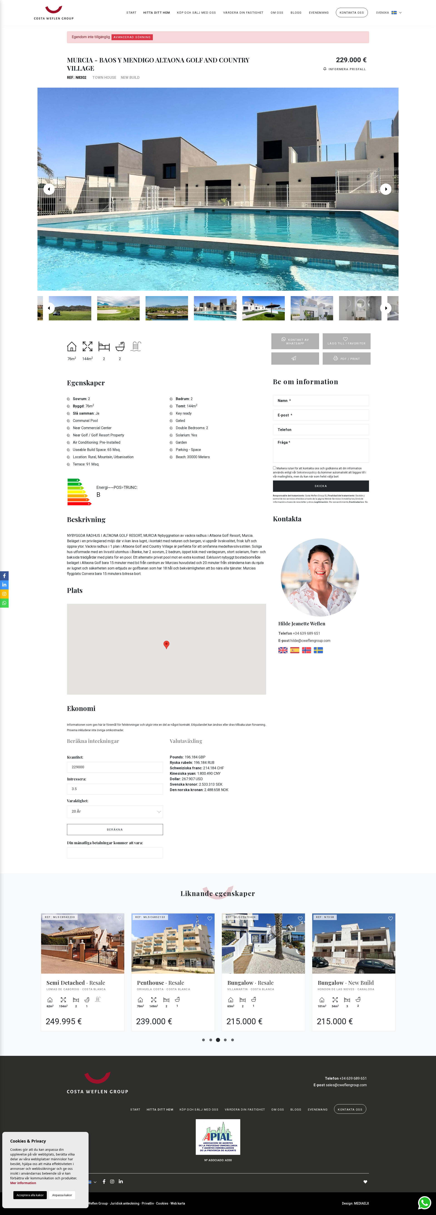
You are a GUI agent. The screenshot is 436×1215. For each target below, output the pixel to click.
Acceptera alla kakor (30, 1195)
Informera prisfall (346, 69)
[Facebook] (104, 1182)
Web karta (178, 1203)
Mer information (23, 1183)
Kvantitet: (75, 757)
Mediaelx (361, 1203)
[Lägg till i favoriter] (119, 919)
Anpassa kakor (62, 1195)
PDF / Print (350, 359)
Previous (46, 189)
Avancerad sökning (132, 37)
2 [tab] (210, 1040)
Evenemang (319, 12)
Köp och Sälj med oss (196, 12)
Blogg (296, 12)
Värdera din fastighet (243, 12)
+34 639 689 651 (299, 633)
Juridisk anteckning (124, 1203)
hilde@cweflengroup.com (304, 640)
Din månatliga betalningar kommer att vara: (105, 842)
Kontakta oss (352, 12)
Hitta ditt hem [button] (156, 12)
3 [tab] (218, 1040)
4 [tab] (225, 1040)
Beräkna (115, 829)
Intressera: (76, 779)
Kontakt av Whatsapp (297, 341)
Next (389, 189)
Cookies (162, 1203)
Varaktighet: (77, 800)
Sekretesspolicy (307, 472)
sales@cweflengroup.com (340, 1085)
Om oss (277, 12)
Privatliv (148, 1203)
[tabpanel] (82, 975)
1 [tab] (203, 1040)
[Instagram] (112, 1182)
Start (131, 12)
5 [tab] (232, 1040)
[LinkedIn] (121, 1182)
